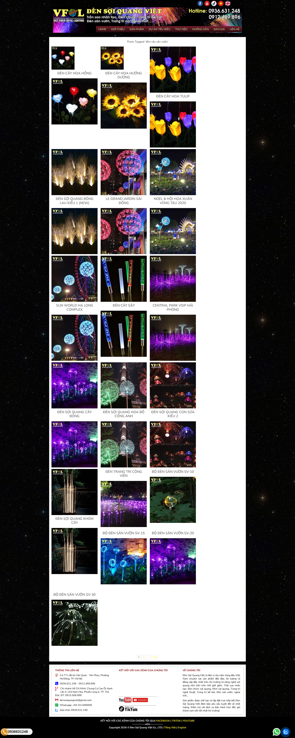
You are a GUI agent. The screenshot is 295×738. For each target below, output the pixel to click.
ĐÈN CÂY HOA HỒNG (74, 73)
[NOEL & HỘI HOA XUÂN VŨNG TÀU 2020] (173, 194)
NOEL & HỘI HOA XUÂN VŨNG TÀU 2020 (173, 201)
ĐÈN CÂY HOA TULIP (173, 96)
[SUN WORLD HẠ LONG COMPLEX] (74, 301)
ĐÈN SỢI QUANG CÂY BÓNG (74, 414)
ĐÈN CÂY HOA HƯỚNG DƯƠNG (123, 75)
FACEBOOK (163, 720)
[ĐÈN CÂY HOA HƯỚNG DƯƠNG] (112, 69)
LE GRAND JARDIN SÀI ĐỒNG (124, 201)
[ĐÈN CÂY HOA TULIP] (173, 92)
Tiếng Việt (170, 727)
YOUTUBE (189, 720)
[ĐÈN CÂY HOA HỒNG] (63, 69)
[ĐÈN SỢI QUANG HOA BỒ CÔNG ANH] (124, 407)
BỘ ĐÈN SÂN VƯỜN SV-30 (74, 594)
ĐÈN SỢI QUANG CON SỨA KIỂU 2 (173, 414)
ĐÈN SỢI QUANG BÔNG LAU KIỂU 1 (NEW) (74, 201)
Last (155, 657)
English (182, 727)
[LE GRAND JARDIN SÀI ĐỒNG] (124, 194)
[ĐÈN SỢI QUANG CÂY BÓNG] (74, 407)
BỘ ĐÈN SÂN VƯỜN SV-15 (124, 533)
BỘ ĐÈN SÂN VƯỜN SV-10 (173, 471)
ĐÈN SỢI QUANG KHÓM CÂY (74, 520)
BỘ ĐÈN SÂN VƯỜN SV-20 (173, 533)
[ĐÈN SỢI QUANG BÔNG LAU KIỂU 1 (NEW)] (74, 194)
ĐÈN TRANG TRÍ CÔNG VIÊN (124, 473)
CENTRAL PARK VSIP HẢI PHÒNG (173, 307)
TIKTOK (176, 720)
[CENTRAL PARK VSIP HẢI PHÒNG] (173, 301)
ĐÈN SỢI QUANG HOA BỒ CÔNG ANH (123, 414)
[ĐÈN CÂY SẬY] (124, 301)
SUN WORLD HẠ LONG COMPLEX (74, 307)
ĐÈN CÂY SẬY (124, 305)
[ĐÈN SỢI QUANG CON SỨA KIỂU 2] (173, 407)
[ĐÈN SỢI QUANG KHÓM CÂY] (74, 514)
